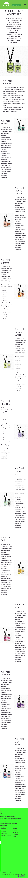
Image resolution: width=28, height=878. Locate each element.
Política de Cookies (6, 835)
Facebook (15, 832)
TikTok (14, 836)
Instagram (15, 834)
